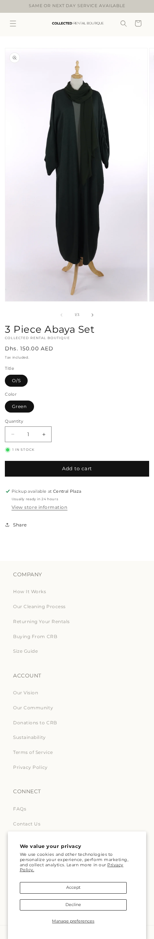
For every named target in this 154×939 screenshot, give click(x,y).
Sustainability (29, 737)
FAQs (19, 809)
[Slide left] (61, 315)
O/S (16, 380)
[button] (13, 23)
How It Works (29, 591)
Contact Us (26, 824)
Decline (73, 904)
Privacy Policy (30, 767)
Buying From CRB (35, 636)
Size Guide (25, 651)
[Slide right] (92, 315)
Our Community (33, 707)
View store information (40, 507)
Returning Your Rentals (41, 621)
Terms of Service (33, 752)
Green (19, 406)
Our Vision (25, 692)
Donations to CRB (35, 722)
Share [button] (20, 525)
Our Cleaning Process (39, 606)
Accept (73, 887)
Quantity (14, 421)
